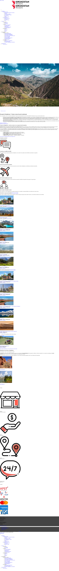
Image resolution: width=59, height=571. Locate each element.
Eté (5, 554)
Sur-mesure (6, 23)
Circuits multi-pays (7, 27)
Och (5, 20)
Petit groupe (6, 22)
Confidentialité (3, 529)
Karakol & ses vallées (7, 538)
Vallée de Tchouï (7, 541)
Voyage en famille (7, 25)
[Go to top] (0, 534)
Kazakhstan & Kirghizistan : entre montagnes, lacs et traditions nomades (9, 281)
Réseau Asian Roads (7, 41)
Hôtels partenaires (7, 39)
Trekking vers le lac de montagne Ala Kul (5, 229)
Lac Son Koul (6, 15)
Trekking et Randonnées (8, 551)
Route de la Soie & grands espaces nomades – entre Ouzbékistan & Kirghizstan (10, 306)
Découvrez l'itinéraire (9, 206)
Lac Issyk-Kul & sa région (8, 14)
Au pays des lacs (2, 318)
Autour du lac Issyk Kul (3, 241)
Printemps (6, 29)
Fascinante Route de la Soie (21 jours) (5, 205)
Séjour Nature (6, 26)
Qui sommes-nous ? (4, 527)
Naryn (5, 16)
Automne (6, 30)
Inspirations (3, 11)
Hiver (5, 31)
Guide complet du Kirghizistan (9, 559)
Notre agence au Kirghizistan (8, 40)
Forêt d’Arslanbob (7, 18)
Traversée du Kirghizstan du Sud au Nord (5, 293)
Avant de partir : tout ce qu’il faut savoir (10, 35)
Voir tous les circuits (12, 269)
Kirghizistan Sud (5, 17)
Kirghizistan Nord (5, 536)
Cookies (20, 531)
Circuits (3, 21)
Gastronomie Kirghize (7, 38)
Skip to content (2, 0)
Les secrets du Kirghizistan (3, 254)
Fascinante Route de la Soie (3, 217)
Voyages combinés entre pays (8, 37)
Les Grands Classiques (8, 549)
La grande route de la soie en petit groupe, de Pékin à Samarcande (8, 331)
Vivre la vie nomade (7, 36)
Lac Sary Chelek (7, 19)
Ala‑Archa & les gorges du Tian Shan (9, 12)
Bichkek (6, 13)
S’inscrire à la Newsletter (3, 525)
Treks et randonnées (7, 561)
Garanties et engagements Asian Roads (10, 566)
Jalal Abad (6, 543)
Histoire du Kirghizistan (8, 33)
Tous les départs (2, 335)
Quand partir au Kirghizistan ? (8, 34)
